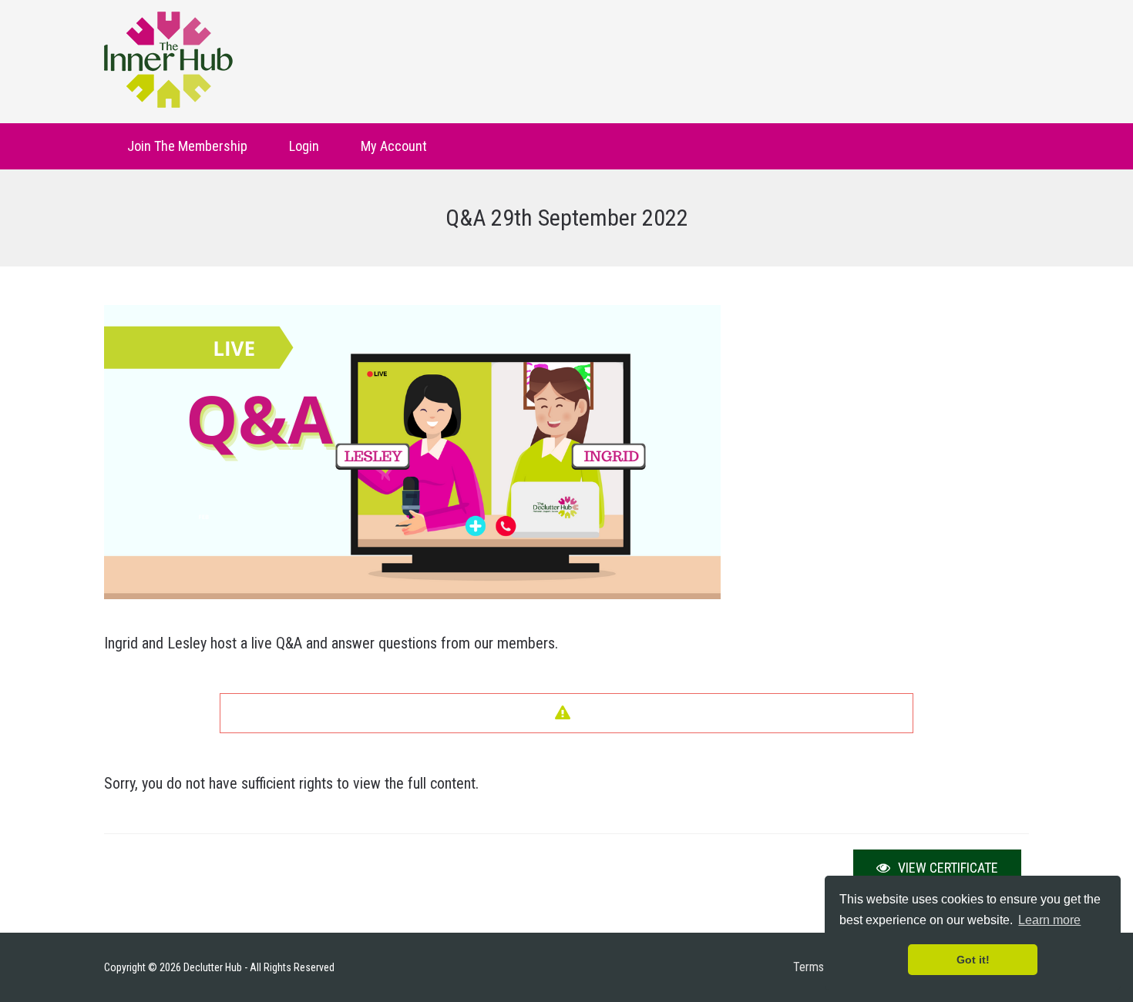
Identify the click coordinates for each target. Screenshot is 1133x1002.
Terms (808, 967)
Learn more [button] (1049, 920)
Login (304, 146)
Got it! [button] (973, 959)
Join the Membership (187, 146)
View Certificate (946, 868)
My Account (394, 146)
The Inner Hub (168, 60)
